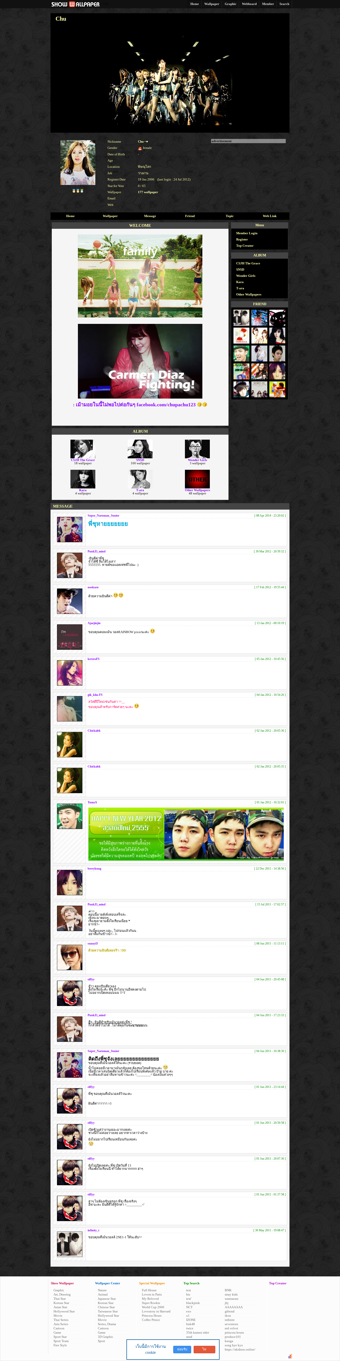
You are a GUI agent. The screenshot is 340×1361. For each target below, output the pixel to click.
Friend (190, 216)
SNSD (240, 269)
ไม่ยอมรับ (204, 1350)
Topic (230, 216)
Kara (240, 282)
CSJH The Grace (248, 263)
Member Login (246, 233)
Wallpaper (110, 216)
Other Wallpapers (248, 294)
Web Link (270, 216)
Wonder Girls (245, 276)
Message (150, 216)
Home (70, 216)
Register (242, 239)
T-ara (240, 288)
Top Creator (245, 245)
